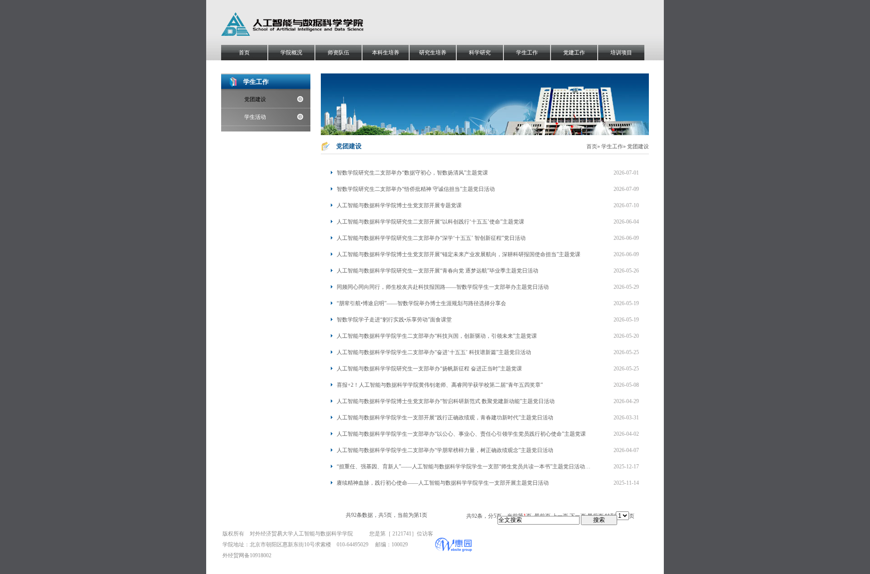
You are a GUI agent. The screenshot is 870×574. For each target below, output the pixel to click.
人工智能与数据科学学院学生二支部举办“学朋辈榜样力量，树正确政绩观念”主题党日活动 (445, 450)
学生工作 (527, 52)
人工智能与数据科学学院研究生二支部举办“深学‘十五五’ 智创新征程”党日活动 (431, 238)
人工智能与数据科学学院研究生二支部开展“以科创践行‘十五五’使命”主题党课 (430, 222)
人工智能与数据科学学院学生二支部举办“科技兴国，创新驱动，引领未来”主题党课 (437, 336)
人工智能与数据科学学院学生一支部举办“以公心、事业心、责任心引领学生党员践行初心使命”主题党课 (461, 434)
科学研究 (480, 52)
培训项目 (621, 52)
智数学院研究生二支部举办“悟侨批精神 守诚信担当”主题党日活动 (416, 189)
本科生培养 (385, 52)
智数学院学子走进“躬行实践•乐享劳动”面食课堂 (394, 319)
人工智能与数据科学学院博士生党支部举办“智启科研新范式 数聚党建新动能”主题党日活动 (446, 401)
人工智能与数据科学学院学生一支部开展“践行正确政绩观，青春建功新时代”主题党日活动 (445, 417)
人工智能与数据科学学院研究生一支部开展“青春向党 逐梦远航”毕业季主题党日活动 (437, 271)
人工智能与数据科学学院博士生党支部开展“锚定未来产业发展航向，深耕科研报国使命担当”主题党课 (458, 254)
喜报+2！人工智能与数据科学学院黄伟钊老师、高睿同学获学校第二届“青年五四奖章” (440, 385)
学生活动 (255, 117)
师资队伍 (338, 52)
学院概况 (291, 52)
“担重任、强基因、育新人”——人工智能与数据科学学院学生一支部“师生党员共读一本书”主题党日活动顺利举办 (465, 466)
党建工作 (574, 52)
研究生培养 (432, 52)
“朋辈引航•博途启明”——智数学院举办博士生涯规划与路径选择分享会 (421, 303)
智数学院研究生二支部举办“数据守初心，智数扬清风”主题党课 (412, 173)
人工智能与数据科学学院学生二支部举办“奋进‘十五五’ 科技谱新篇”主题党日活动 (434, 352)
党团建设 (255, 99)
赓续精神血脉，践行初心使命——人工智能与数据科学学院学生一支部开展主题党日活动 (443, 483)
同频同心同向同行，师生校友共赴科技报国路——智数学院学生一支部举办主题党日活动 (443, 287)
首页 (244, 52)
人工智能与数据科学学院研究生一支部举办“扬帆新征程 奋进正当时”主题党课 (429, 368)
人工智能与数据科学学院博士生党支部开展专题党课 (399, 205)
